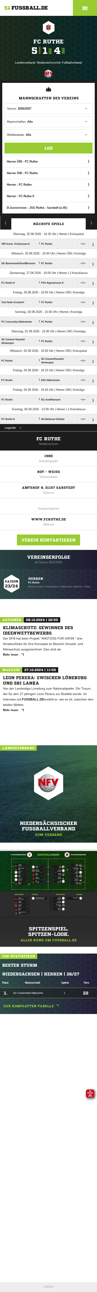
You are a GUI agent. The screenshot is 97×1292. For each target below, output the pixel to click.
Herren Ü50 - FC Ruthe (22, 161)
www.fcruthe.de (48, 519)
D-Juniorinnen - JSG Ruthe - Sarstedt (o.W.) (37, 207)
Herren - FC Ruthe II (20, 196)
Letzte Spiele (91, 223)
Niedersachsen (48, 444)
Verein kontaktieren (48, 540)
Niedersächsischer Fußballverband (59, 62)
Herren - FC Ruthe (19, 184)
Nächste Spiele (48, 223)
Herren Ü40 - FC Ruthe (22, 173)
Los (48, 148)
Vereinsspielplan (5, 223)
